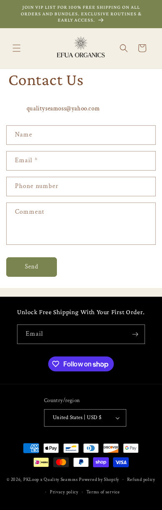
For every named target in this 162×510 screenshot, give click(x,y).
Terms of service (103, 492)
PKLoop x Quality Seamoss (51, 480)
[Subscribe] (135, 334)
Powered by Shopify (99, 480)
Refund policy (141, 480)
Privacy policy (64, 492)
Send (31, 267)
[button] (16, 48)
